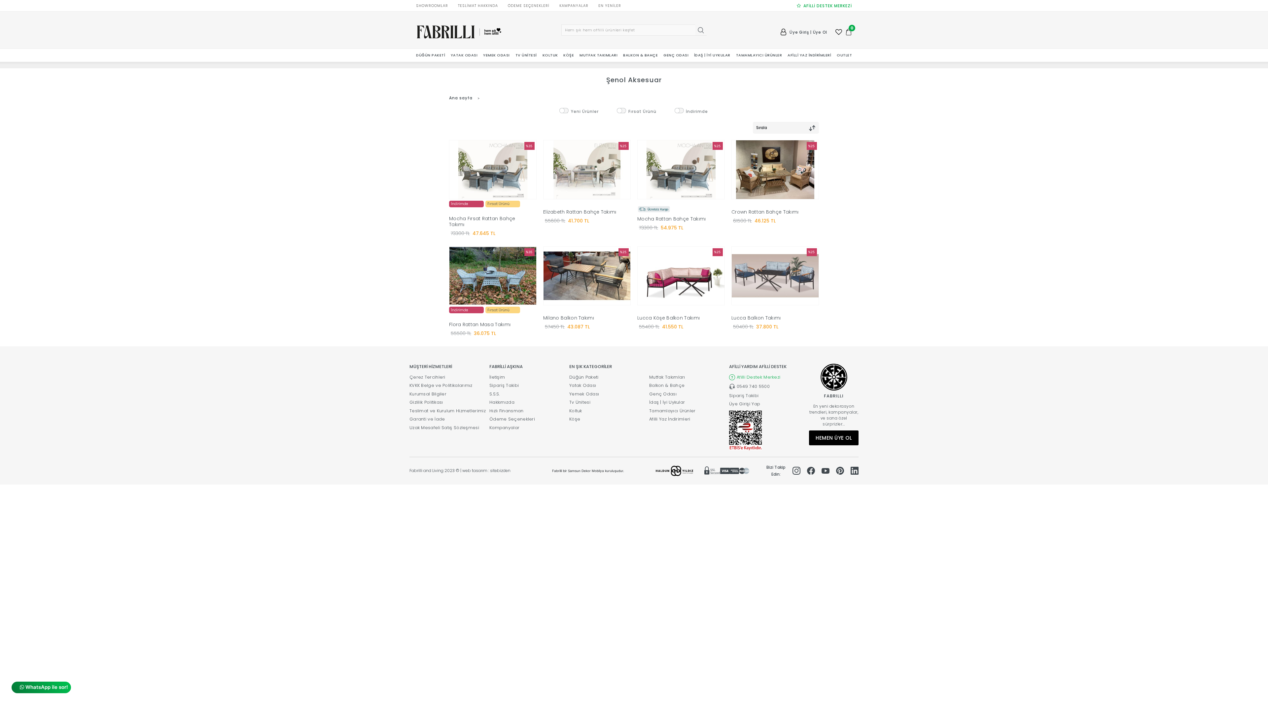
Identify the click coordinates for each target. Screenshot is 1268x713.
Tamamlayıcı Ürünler (672, 411)
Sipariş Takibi (504, 385)
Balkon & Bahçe (667, 385)
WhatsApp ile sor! (46, 687)
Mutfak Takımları (667, 377)
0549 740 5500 (753, 386)
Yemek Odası (584, 394)
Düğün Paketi (584, 377)
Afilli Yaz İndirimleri (669, 419)
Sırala (761, 127)
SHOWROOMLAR (432, 5)
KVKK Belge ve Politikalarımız (441, 385)
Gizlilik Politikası (426, 402)
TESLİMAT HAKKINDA (478, 5)
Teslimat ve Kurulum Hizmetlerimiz (447, 411)
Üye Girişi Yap (744, 404)
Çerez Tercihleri (427, 377)
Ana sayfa (461, 98)
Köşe (574, 419)
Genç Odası (663, 394)
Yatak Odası (582, 385)
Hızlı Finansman (506, 411)
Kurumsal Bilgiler (427, 394)
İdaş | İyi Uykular (667, 402)
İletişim (497, 377)
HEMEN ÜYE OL (834, 437)
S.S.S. (494, 394)
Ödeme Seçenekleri (512, 419)
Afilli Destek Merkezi (758, 377)
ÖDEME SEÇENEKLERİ (528, 5)
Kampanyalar (504, 427)
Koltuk (575, 411)
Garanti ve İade (427, 419)
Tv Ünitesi (579, 402)
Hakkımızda (501, 402)
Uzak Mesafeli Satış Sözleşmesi (444, 427)
